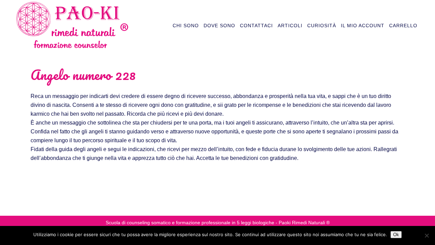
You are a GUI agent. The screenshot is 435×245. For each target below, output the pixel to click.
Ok (396, 234)
